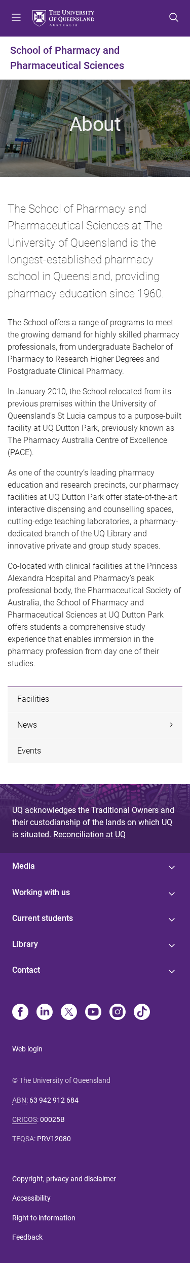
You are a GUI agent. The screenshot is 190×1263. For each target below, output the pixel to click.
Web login (27, 1049)
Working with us (41, 892)
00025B (52, 1119)
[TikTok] (142, 1013)
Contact (26, 970)
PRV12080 (54, 1139)
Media (23, 866)
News (27, 725)
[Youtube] (93, 1013)
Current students (42, 918)
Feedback (27, 1237)
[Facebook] (20, 1013)
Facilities (33, 699)
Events (29, 751)
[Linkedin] (44, 1013)
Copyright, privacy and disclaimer (64, 1179)
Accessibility (31, 1198)
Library (25, 944)
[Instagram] (117, 1013)
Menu (16, 18)
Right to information (43, 1218)
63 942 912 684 (54, 1100)
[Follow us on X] (69, 1013)
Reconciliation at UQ (89, 834)
